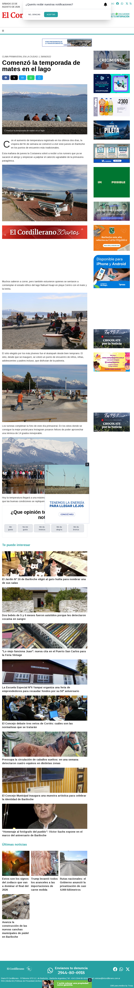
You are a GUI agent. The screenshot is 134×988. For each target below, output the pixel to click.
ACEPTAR (51, 14)
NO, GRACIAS (34, 14)
